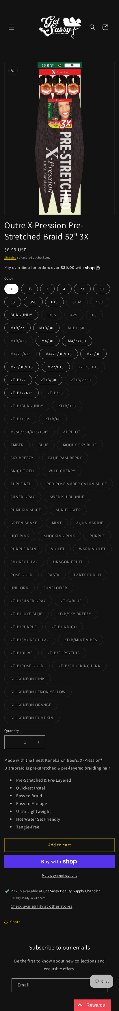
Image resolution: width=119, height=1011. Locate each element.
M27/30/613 (21, 366)
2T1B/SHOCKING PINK (82, 667)
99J (102, 303)
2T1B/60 (56, 420)
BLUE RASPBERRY (68, 459)
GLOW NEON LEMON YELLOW (41, 693)
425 (76, 316)
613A (80, 303)
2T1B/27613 (21, 392)
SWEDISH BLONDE (70, 498)
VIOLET (61, 550)
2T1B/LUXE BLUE (29, 615)
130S (54, 316)
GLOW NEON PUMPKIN (35, 719)
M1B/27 (17, 327)
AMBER (20, 446)
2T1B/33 (58, 394)
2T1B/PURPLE (26, 628)
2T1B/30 (48, 379)
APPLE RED (24, 485)
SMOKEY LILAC (27, 563)
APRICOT (74, 433)
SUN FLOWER (71, 511)
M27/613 (56, 366)
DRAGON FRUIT (71, 563)
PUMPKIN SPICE (28, 511)
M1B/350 (79, 329)
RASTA (56, 576)
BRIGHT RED (25, 472)
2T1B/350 (70, 407)
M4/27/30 (77, 340)
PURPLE (100, 537)
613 (54, 301)
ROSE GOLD (24, 576)
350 (33, 301)
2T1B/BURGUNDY (29, 407)
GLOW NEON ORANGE (33, 706)
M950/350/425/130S (32, 433)
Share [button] (15, 921)
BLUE (46, 446)
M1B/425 (21, 342)
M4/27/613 (23, 355)
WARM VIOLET (95, 550)
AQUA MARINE (92, 524)
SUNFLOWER (58, 589)
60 (97, 316)
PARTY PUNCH (90, 576)
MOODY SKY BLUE (83, 446)
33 (12, 301)
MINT (60, 524)
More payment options (59, 875)
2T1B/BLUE (74, 602)
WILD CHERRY (65, 472)
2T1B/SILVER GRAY (31, 602)
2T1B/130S (23, 420)
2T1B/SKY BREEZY (77, 615)
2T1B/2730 (84, 381)
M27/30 (93, 353)
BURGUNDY (21, 314)
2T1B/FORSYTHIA (66, 654)
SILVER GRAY (25, 498)
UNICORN (22, 589)
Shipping (10, 257)
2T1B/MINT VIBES (83, 641)
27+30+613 (91, 368)
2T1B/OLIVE (24, 654)
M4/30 (47, 340)
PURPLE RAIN (26, 550)
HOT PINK (22, 537)
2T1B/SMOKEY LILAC (32, 641)
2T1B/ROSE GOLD (30, 667)
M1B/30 (46, 327)
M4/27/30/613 (58, 353)
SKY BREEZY (25, 459)
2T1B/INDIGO (67, 628)
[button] (11, 27)
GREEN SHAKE (26, 524)
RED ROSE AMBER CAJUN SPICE (80, 485)
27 (82, 288)
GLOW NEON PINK (30, 680)
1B (29, 288)
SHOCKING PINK (62, 537)
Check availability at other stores (41, 906)
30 (101, 288)
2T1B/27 (18, 379)
